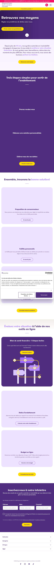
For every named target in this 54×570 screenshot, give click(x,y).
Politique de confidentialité (28, 520)
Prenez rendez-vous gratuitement (12, 29)
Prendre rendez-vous (27, 163)
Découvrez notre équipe (27, 62)
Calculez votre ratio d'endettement (27, 423)
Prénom (5, 504)
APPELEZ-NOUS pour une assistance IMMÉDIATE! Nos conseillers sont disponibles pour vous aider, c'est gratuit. (27, 1)
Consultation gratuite (26, 9)
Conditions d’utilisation (40, 520)
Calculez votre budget (27, 463)
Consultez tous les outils (27, 474)
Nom (20, 504)
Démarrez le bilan (27, 352)
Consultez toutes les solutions (27, 310)
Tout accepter (44, 295)
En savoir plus (27, 220)
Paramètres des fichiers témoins (27, 295)
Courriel (39, 504)
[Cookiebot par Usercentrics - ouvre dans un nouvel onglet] (46, 273)
